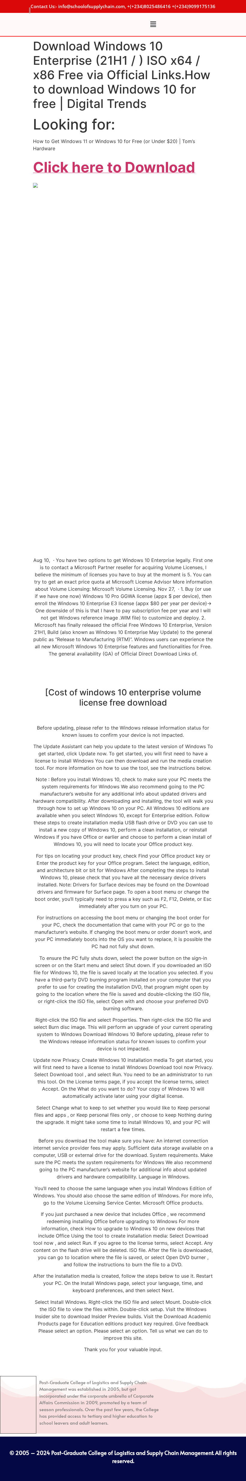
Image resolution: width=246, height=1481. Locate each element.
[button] (153, 24)
